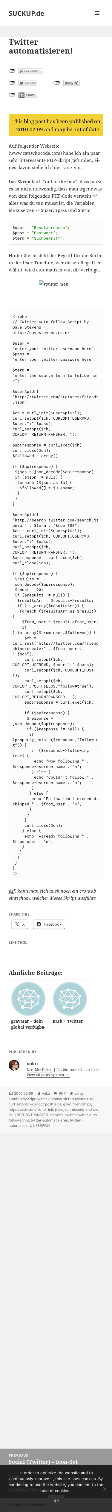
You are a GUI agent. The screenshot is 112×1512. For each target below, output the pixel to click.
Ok (56, 1500)
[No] (105, 1489)
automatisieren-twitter (66, 1098)
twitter (70, 1114)
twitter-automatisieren (49, 1120)
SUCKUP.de (26, 13)
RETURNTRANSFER (32, 1114)
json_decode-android (81, 1109)
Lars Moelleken (40, 1069)
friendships (82, 1104)
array (79, 1093)
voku (46, 1093)
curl (90, 1098)
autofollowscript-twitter (28, 1098)
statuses (57, 1114)
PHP (62, 1093)
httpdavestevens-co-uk (27, 1109)
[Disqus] (56, 1207)
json (58, 1109)
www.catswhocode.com (35, 153)
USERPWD (41, 1125)
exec (67, 1104)
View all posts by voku (46, 1074)
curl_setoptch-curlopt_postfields (35, 1104)
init (50, 1109)
